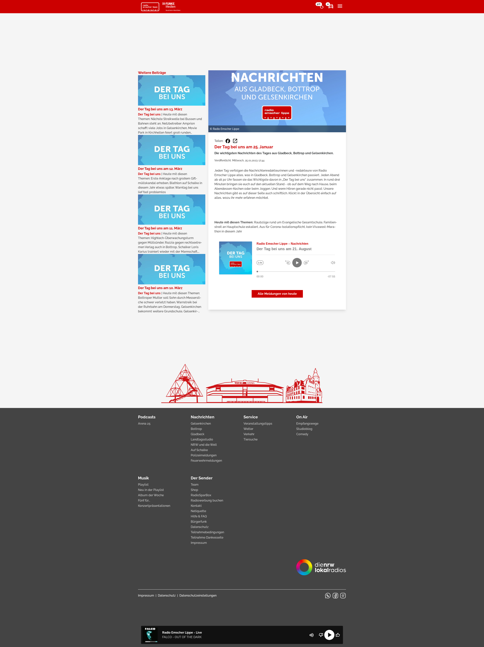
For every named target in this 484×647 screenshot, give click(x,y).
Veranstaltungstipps (258, 423)
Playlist (143, 484)
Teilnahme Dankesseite (207, 537)
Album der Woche (151, 495)
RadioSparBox (201, 495)
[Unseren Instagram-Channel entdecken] (343, 596)
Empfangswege (307, 423)
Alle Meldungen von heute (277, 294)
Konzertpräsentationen (154, 506)
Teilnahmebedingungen (207, 532)
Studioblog (304, 429)
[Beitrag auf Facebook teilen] (228, 141)
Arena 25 (144, 423)
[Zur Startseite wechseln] (150, 7)
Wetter (248, 429)
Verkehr (249, 434)
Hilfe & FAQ (199, 516)
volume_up (311, 635)
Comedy (302, 434)
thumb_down (321, 635)
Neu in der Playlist (151, 490)
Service (251, 417)
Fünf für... (144, 500)
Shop (194, 490)
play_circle (329, 635)
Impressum (199, 543)
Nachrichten (202, 417)
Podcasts (146, 417)
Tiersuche (251, 439)
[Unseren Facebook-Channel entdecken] (335, 596)
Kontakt (196, 506)
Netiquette (198, 511)
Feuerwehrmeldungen (206, 460)
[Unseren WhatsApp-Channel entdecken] (328, 596)
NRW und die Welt (204, 445)
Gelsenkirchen (201, 423)
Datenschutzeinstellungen (197, 595)
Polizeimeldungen (203, 455)
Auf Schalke (199, 450)
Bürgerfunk (199, 521)
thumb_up (337, 635)
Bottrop (196, 429)
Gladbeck (197, 434)
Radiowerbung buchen (207, 500)
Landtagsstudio (202, 439)
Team (195, 484)
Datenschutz (200, 527)
